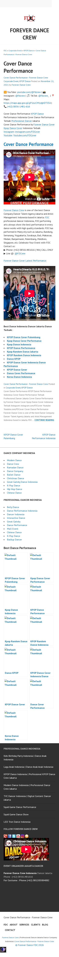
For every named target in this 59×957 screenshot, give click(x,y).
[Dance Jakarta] (5, 836)
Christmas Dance (15, 478)
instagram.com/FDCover (27, 131)
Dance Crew (13, 463)
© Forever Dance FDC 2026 (29, 944)
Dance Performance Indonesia (22, 510)
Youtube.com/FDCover (24, 135)
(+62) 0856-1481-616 (18, 106)
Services (24, 924)
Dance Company (15, 471)
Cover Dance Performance (28, 144)
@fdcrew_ (43, 95)
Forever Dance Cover (44, 124)
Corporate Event (15, 50)
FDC (5, 50)
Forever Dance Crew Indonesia (20, 873)
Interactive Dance (16, 517)
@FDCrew (20, 253)
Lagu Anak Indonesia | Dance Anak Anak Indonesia (28, 766)
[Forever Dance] (9, 836)
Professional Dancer (21, 120)
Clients (35, 924)
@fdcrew (20, 95)
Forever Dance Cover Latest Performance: (25, 260)
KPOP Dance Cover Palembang (23, 337)
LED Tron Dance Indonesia (17, 821)
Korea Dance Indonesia (19, 376)
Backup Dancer (14, 539)
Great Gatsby (13, 521)
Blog (45, 924)
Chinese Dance (14, 492)
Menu (55, 3)
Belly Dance (13, 507)
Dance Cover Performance (21, 373)
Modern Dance (14, 460)
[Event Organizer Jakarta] (14, 836)
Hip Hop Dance (14, 489)
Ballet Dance (13, 474)
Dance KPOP (14, 358)
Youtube (8, 135)
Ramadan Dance (15, 467)
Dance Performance (17, 525)
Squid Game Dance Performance (20, 807)
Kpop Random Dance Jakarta (22, 351)
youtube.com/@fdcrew (29, 92)
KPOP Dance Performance (21, 347)
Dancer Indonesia (15, 514)
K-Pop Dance (13, 485)
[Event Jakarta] (22, 836)
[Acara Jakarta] (26, 836)
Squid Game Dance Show (16, 814)
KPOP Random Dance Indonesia (24, 355)
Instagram (9, 131)
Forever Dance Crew (29, 34)
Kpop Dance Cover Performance (24, 340)
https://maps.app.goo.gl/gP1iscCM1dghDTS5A (27, 102)
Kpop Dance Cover (13, 128)
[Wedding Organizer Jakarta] (18, 836)
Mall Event (12, 528)
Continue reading (44, 420)
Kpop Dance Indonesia (19, 344)
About (14, 924)
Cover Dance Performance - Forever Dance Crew (26, 77)
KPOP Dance (29, 50)
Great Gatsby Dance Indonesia (22, 481)
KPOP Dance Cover (17, 369)
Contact (10, 929)
